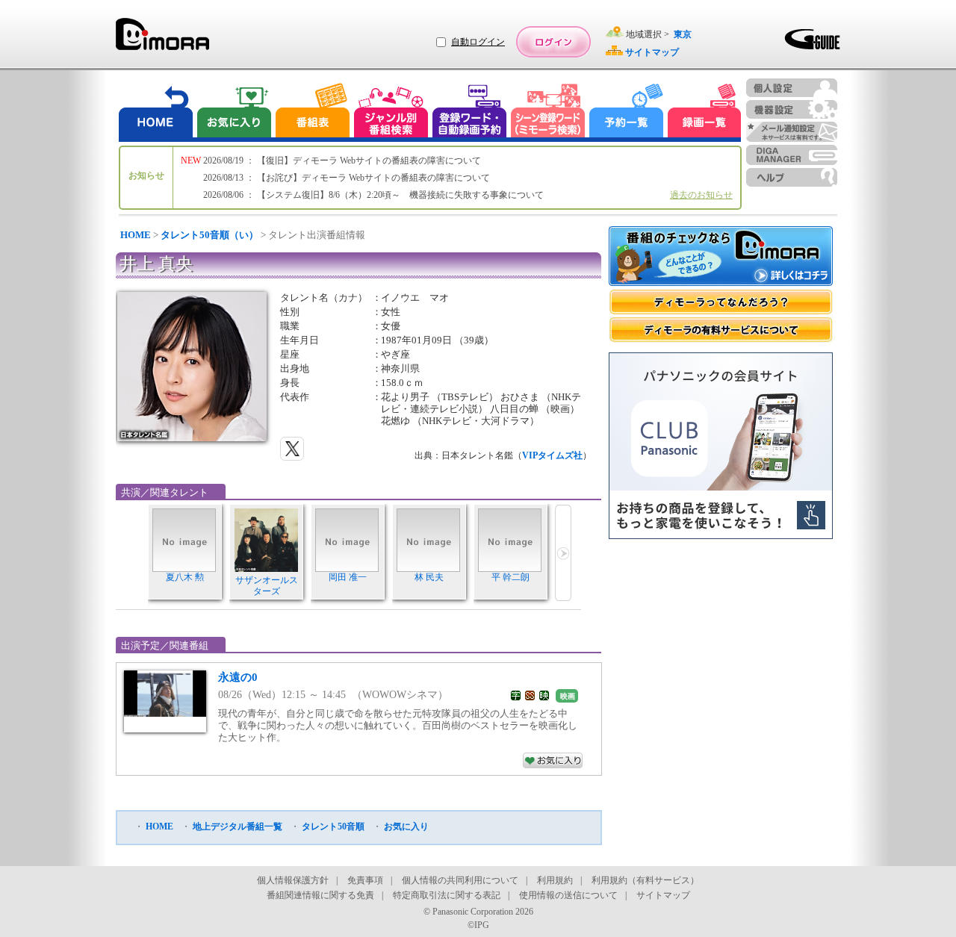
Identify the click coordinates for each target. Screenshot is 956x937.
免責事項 (365, 880)
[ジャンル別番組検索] (390, 112)
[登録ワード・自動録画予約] (469, 112)
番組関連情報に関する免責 (320, 895)
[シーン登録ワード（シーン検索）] (548, 112)
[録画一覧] (704, 112)
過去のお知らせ (701, 195)
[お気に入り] (233, 112)
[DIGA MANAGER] (791, 155)
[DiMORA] (162, 39)
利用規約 (555, 880)
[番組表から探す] (312, 112)
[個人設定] (791, 87)
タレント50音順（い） (209, 234)
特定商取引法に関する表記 (446, 895)
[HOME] (156, 112)
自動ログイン (478, 42)
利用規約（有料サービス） (645, 880)
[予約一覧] (626, 112)
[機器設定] (791, 109)
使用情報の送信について (568, 895)
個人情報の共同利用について (460, 880)
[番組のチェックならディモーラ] (721, 257)
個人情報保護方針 (293, 880)
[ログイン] (553, 41)
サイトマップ (663, 895)
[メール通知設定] (791, 132)
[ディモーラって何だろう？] (721, 302)
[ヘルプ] (791, 177)
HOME (135, 234)
